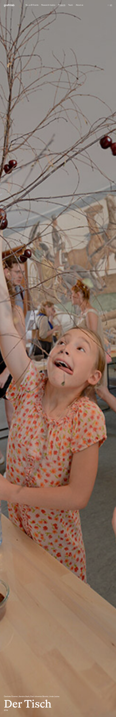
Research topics (48, 5)
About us (79, 5)
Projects (61, 5)
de (108, 5)
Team (70, 5)
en (111, 5)
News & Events (32, 5)
